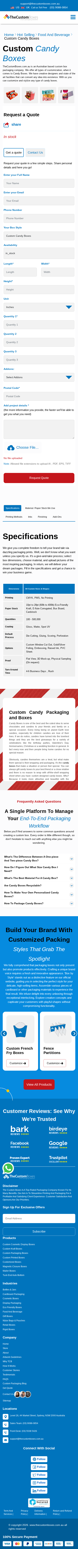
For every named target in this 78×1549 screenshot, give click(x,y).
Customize (16, 1063)
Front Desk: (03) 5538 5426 (23, 1431)
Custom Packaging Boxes (15, 1253)
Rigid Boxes (9, 1329)
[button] (4, 1033)
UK (27, 7)
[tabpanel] (39, 322)
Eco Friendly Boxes (12, 1307)
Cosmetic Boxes (11, 1298)
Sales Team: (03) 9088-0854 (24, 1423)
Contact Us (8, 1394)
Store (5, 1348)
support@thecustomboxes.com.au (40, 3)
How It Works (9, 1366)
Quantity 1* (10, 316)
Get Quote (8, 1388)
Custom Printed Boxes (14, 1257)
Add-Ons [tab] (57, 517)
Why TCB (7, 1361)
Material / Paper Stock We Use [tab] (40, 508)
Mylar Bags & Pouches (14, 1320)
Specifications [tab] (12, 508)
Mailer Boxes (9, 1271)
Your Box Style (13, 227)
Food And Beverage (54, 35)
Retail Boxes (9, 1325)
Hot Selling (25, 35)
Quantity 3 (10, 351)
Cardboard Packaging (13, 1294)
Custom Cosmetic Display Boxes (19, 1244)
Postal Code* (12, 387)
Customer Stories (11, 1370)
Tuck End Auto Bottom (13, 1275)
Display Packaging (12, 1303)
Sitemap (7, 1400)
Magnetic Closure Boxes (15, 1266)
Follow (41, 1459)
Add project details (16, 405)
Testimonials (9, 1374)
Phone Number (13, 210)
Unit (6, 298)
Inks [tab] (30, 517)
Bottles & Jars (9, 1289)
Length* (8, 263)
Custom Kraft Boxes (12, 1249)
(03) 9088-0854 (59, 7)
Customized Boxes (12, 1262)
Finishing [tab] (42, 517)
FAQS (5, 1379)
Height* (8, 281)
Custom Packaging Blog (14, 1383)
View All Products (39, 1084)
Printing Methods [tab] (14, 517)
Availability (10, 245)
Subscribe (39, 1231)
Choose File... (27, 447)
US (17, 7)
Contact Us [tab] (35, 152)
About (6, 1353)
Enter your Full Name (17, 174)
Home (9, 35)
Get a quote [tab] (14, 152)
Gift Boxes (8, 1316)
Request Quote (39, 477)
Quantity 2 (10, 333)
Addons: (9, 368)
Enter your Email (14, 192)
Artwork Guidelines (12, 1357)
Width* (45, 263)
